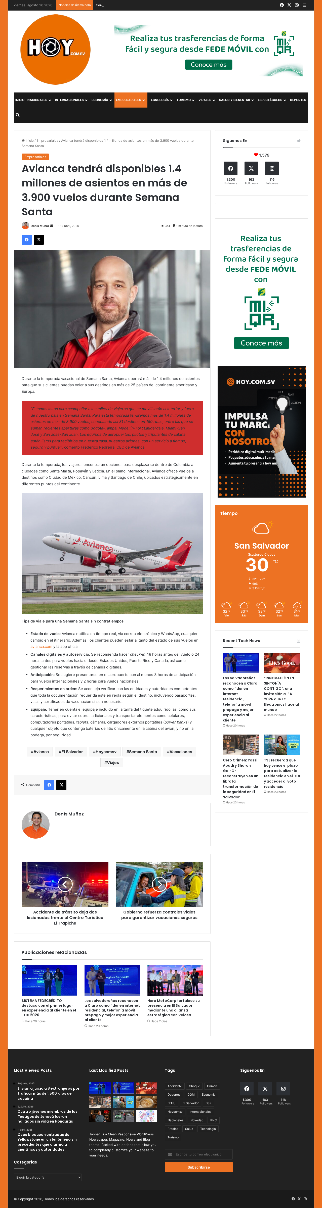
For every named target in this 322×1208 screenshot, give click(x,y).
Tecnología (159, 100)
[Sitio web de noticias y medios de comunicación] (56, 49)
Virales (204, 100)
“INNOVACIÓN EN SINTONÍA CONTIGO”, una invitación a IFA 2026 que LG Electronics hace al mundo (281, 693)
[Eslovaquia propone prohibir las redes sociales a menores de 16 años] (146, 1116)
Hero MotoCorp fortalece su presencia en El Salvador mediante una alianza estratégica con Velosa (173, 1008)
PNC (213, 1120)
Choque (194, 1086)
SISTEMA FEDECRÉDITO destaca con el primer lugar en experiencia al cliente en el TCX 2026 (49, 1008)
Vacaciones (181, 751)
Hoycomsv (106, 751)
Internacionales (69, 100)
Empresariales (128, 100)
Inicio (19, 100)
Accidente (175, 1086)
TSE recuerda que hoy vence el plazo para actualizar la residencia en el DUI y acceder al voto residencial (282, 773)
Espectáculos (270, 100)
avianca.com (41, 646)
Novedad (196, 1120)
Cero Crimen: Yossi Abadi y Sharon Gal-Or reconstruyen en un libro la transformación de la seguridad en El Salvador (187, 5)
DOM (191, 1094)
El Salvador (72, 751)
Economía (100, 100)
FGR (209, 1103)
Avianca (41, 751)
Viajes (113, 762)
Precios (173, 1129)
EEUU (172, 1103)
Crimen (212, 1086)
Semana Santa (143, 751)
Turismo (184, 100)
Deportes (298, 100)
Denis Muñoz (40, 226)
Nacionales (37, 100)
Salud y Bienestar (234, 100)
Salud (189, 1129)
